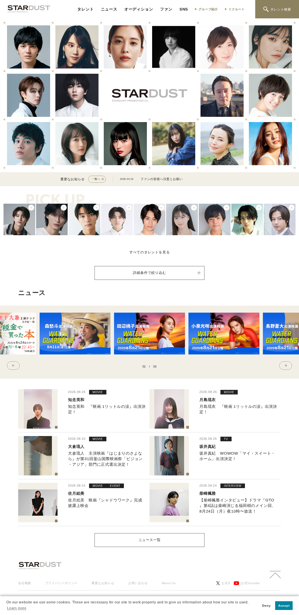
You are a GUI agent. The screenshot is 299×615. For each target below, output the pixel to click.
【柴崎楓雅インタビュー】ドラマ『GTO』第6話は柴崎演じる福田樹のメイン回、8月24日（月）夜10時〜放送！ (237, 505)
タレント (85, 9)
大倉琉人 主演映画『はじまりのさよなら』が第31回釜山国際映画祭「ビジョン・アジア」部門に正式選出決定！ (105, 458)
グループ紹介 (208, 9)
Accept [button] (284, 605)
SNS (183, 9)
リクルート (237, 9)
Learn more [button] (16, 608)
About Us (169, 583)
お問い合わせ (138, 583)
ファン (166, 9)
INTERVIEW (232, 485)
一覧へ (96, 178)
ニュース (109, 9)
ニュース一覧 (150, 540)
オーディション (138, 9)
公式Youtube (250, 583)
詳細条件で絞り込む (149, 273)
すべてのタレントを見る (149, 252)
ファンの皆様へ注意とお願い (162, 179)
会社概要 (24, 583)
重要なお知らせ (102, 583)
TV (226, 439)
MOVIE (98, 392)
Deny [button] (266, 605)
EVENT (115, 485)
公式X (226, 583)
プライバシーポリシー (61, 583)
